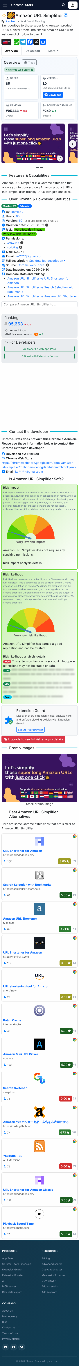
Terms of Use (10, 1333)
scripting (12, 247)
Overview (12, 51)
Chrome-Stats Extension (16, 1263)
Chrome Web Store (19, 69)
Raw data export (12, 1292)
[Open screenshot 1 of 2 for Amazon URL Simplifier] (33, 143)
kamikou (11, 21)
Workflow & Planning (33, 21)
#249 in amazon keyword (21, 334)
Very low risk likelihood (19, 234)
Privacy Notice (11, 1338)
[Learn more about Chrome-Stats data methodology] (47, 265)
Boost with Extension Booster (41, 356)
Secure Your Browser (30, 729)
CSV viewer (48, 1280)
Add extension (50, 1286)
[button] (5, 5)
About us (7, 1310)
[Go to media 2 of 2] (42, 167)
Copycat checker (52, 1269)
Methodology (10, 1316)
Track (31, 62)
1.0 (20, 220)
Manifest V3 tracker (53, 1275)
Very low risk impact (29, 229)
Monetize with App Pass (41, 348)
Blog (4, 1321)
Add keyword (49, 1292)
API (4, 1280)
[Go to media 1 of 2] (37, 167)
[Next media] (72, 144)
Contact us (8, 1327)
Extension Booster (13, 1275)
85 (18, 216)
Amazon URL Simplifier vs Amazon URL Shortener (42, 296)
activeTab (13, 242)
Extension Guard (11, 1269)
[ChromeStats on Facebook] (13, 1347)
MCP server (9, 1286)
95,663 (19, 324)
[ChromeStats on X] (21, 1347)
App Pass (7, 1258)
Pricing (46, 1258)
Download (33, 51)
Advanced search (52, 1263)
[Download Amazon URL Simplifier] (58, 87)
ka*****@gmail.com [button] (29, 256)
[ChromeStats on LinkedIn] (5, 1347)
